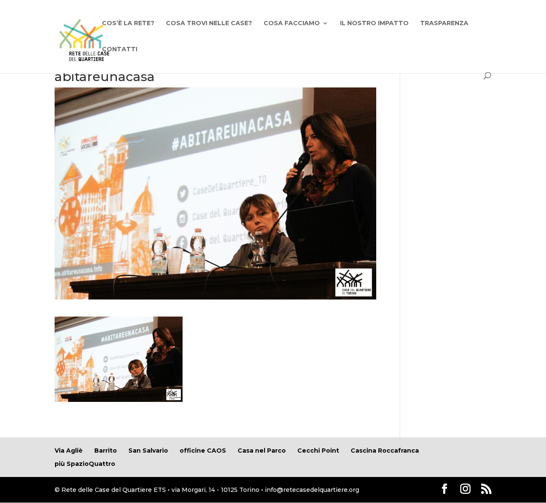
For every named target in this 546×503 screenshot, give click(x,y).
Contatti (119, 49)
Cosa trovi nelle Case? (209, 23)
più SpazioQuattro (85, 464)
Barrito (105, 450)
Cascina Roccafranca (385, 450)
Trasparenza (444, 23)
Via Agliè (69, 450)
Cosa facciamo (292, 23)
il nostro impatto (374, 23)
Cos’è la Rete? (128, 23)
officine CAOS (203, 450)
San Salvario (148, 450)
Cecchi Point (318, 450)
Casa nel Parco (262, 450)
